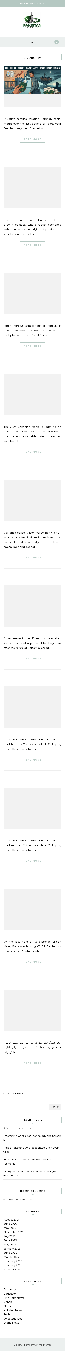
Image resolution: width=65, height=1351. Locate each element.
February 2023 (13, 1261)
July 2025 (10, 1236)
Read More (32, 139)
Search (55, 1106)
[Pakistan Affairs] (33, 21)
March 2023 (11, 1257)
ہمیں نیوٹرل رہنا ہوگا (18, 1128)
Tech (7, 1314)
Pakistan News (13, 1310)
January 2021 (12, 1269)
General (8, 1302)
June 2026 (10, 1223)
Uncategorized (13, 1318)
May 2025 (10, 1244)
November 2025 (14, 1232)
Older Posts (16, 1093)
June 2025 (10, 1240)
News (7, 1306)
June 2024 (10, 1252)
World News (11, 1322)
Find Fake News (14, 1297)
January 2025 (12, 1248)
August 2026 (12, 1219)
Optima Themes (42, 1344)
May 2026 (10, 1227)
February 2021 (13, 1265)
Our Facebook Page (32, 3)
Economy (10, 1289)
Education (10, 1293)
